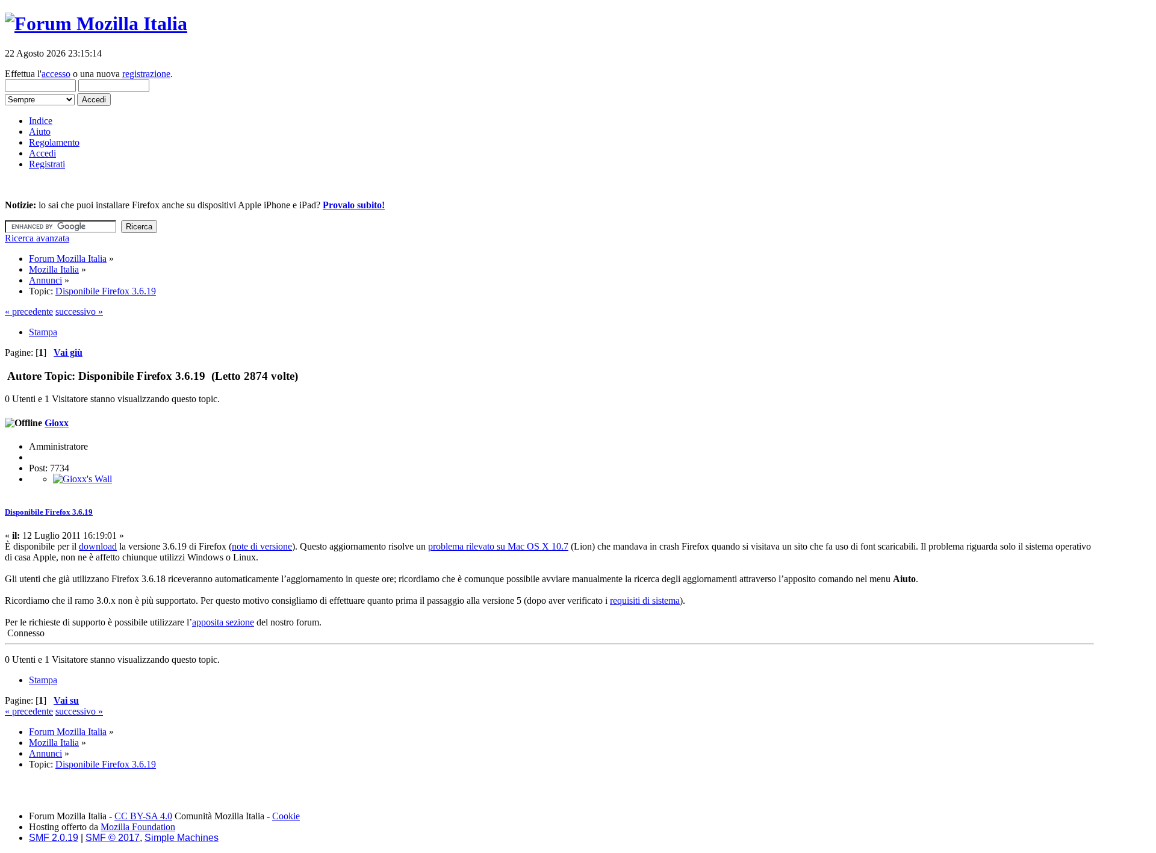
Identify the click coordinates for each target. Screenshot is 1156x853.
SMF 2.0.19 (53, 838)
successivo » (79, 311)
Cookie (286, 816)
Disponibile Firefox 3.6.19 (49, 511)
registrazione (146, 74)
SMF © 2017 (112, 838)
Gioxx (57, 423)
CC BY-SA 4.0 (143, 816)
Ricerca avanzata (37, 238)
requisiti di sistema (645, 600)
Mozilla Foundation (138, 827)
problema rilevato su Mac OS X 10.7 (498, 546)
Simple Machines (181, 838)
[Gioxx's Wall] (82, 479)
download (98, 546)
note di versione (262, 546)
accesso (56, 74)
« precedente (29, 311)
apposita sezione (223, 622)
